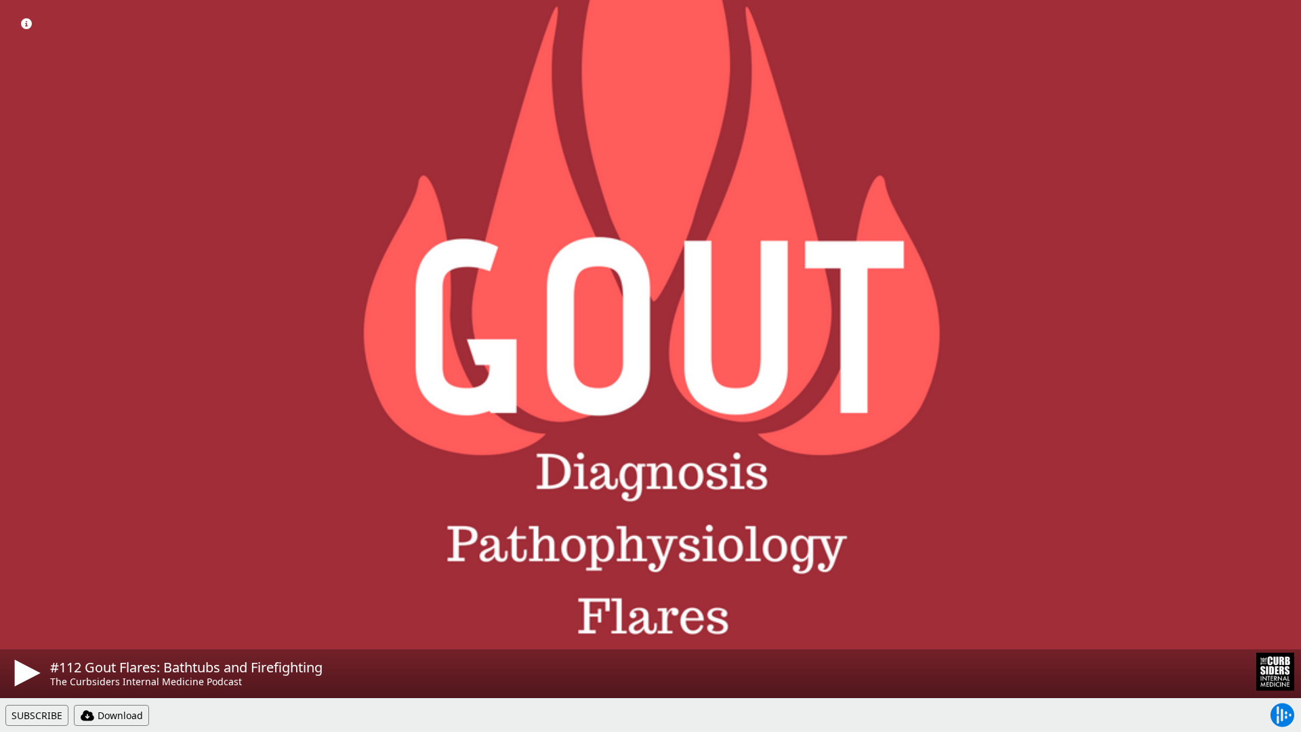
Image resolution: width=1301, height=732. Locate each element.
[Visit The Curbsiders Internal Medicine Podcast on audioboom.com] (1275, 672)
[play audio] (25, 673)
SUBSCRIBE (37, 715)
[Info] (26, 24)
